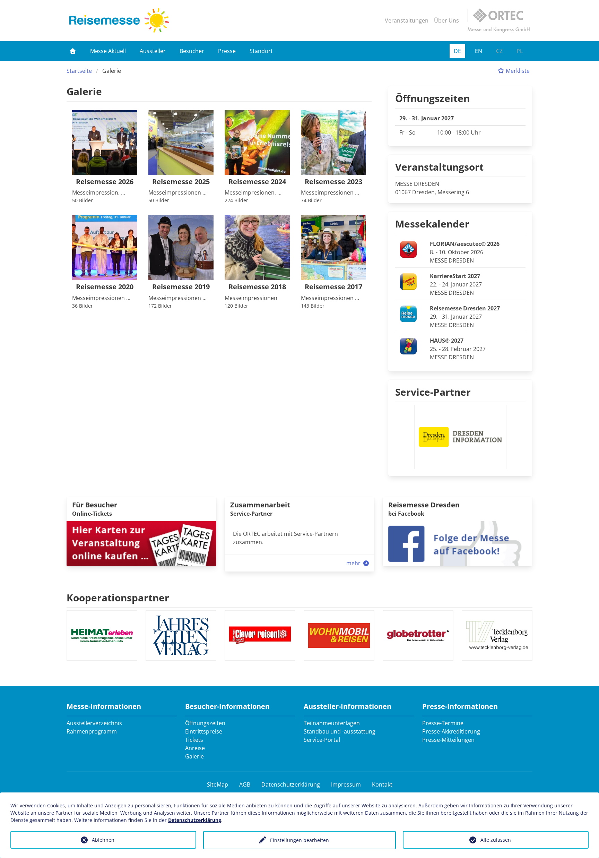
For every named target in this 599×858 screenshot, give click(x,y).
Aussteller (153, 51)
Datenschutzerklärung (290, 784)
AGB (244, 784)
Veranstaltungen (406, 20)
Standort (261, 51)
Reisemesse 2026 (104, 182)
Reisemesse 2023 (333, 182)
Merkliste (517, 71)
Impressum (346, 784)
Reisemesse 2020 (104, 287)
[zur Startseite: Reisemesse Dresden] (119, 20)
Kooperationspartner (118, 597)
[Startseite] (72, 51)
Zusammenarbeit (260, 504)
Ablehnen (103, 839)
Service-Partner (433, 391)
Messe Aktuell (108, 51)
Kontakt (382, 784)
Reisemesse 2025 (181, 182)
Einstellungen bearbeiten (299, 840)
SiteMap (217, 784)
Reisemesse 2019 (181, 287)
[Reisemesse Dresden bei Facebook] (457, 543)
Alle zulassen (495, 839)
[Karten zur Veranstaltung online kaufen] (141, 543)
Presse (227, 51)
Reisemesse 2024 (257, 182)
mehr (354, 563)
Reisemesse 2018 (257, 287)
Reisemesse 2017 (333, 287)
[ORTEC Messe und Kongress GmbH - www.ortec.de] (498, 20)
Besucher (192, 51)
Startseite (79, 71)
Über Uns (446, 20)
